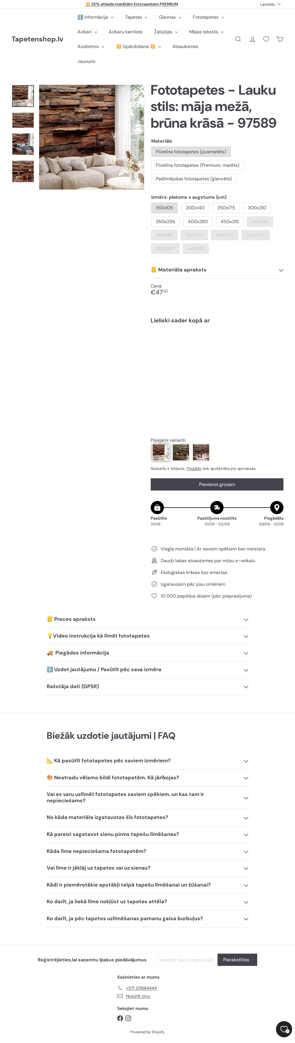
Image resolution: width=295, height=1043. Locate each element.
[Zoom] (91, 137)
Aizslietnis (88, 46)
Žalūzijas (163, 32)
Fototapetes (206, 17)
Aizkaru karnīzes (126, 32)
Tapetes (134, 17)
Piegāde (194, 468)
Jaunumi (86, 61)
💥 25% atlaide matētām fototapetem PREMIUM (131, 4)
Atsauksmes (185, 46)
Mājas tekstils (204, 32)
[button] (160, 452)
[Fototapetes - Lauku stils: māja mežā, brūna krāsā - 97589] (217, 348)
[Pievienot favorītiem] (276, 340)
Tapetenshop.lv (37, 39)
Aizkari (85, 32)
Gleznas (168, 17)
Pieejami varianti (168, 440)
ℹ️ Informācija (93, 17)
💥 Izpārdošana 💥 (136, 46)
